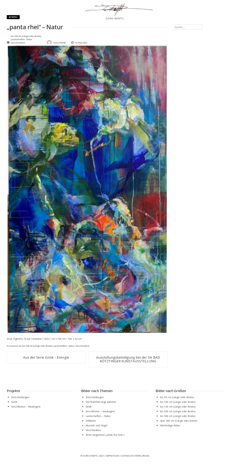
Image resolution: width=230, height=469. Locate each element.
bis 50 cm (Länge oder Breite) (177, 397)
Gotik (14, 401)
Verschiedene (18, 42)
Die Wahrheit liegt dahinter (101, 401)
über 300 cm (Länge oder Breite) (179, 420)
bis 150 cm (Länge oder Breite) (178, 406)
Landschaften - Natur (21, 39)
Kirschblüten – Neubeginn (25, 406)
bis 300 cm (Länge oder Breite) (178, 416)
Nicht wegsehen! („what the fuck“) (105, 434)
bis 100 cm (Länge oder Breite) (178, 401)
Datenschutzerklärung (135, 455)
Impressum (112, 455)
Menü (14, 17)
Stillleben (91, 420)
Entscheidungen (20, 397)
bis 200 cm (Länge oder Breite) (26, 36)
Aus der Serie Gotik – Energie (46, 357)
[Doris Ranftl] (115, 14)
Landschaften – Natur (98, 416)
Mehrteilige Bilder (170, 425)
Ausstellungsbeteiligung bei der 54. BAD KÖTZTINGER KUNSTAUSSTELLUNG (128, 359)
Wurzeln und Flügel (96, 425)
